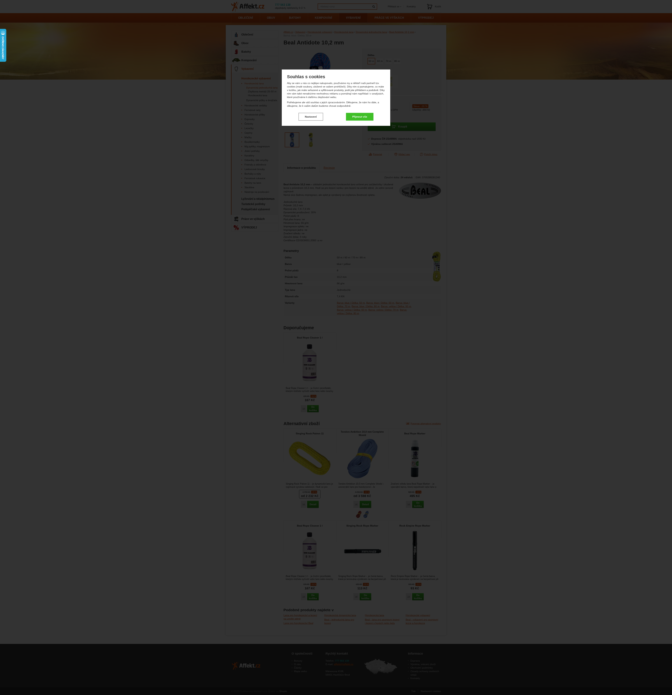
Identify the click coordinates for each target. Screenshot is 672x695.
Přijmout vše (359, 116)
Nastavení (311, 116)
